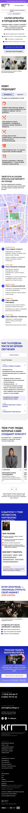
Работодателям (5, 773)
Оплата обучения (5, 762)
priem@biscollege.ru (10, 707)
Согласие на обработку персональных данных (12, 791)
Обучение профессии (6, 764)
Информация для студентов (8, 758)
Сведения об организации (7, 781)
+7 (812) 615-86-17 (9, 694)
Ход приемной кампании (7, 747)
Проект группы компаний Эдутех (9, 803)
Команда (3, 779)
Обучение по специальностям (8, 766)
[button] (14, 47)
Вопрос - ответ (5, 745)
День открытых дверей (7, 750)
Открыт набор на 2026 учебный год (16, 1)
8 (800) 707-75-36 (9, 697)
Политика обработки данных (8, 795)
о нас (2, 775)
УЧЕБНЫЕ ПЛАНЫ (5, 752)
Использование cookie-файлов (9, 793)
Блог (2, 777)
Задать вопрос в (6, 680)
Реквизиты (4, 783)
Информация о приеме (7, 749)
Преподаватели (5, 760)
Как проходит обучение (7, 768)
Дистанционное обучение (7, 743)
